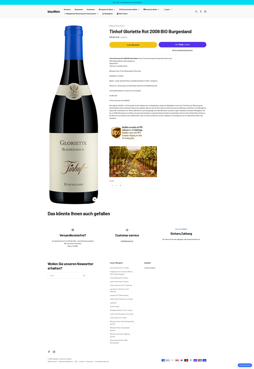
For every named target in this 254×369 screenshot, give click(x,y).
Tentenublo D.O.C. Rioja (118, 318)
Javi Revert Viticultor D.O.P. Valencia (119, 290)
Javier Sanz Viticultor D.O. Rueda (121, 299)
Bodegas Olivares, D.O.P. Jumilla (121, 310)
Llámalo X (113, 303)
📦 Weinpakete (107, 13)
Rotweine (67, 9)
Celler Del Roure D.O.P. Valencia (121, 285)
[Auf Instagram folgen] (54, 351)
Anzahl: (112, 181)
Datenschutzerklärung (66, 361)
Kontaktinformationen (102, 361)
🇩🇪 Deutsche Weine (150, 9)
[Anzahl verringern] (112, 185)
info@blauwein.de (127, 241)
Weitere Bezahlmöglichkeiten (182, 50)
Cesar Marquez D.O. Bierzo (119, 278)
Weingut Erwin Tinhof (116, 26)
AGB (76, 361)
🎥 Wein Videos (122, 13)
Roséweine (91, 9)
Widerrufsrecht (52, 361)
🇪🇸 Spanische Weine (106, 9)
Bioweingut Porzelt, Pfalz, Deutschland (119, 341)
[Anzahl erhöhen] (120, 185)
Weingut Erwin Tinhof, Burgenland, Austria (122, 322)
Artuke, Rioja (114, 306)
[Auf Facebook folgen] (49, 351)
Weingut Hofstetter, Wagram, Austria (120, 335)
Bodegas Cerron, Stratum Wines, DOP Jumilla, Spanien (121, 273)
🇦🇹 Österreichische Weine (128, 9)
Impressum (89, 361)
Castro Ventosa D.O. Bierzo (119, 281)
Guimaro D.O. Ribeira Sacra (119, 295)
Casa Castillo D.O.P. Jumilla (119, 268)
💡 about (166, 9)
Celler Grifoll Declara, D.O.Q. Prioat (121, 314)
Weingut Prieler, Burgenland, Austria (120, 329)
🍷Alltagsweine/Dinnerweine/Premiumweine (80, 13)
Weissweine (79, 9)
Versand (81, 361)
